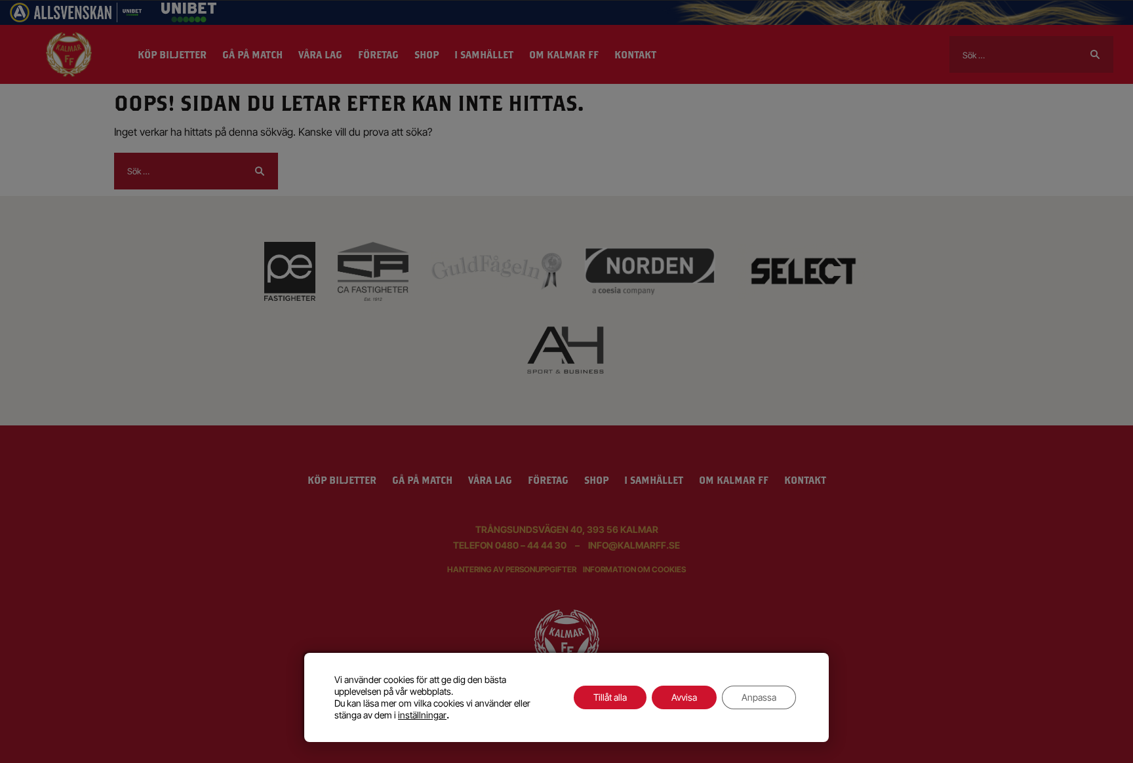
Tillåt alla (610, 697)
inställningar (422, 714)
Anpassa (759, 697)
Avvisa (684, 697)
